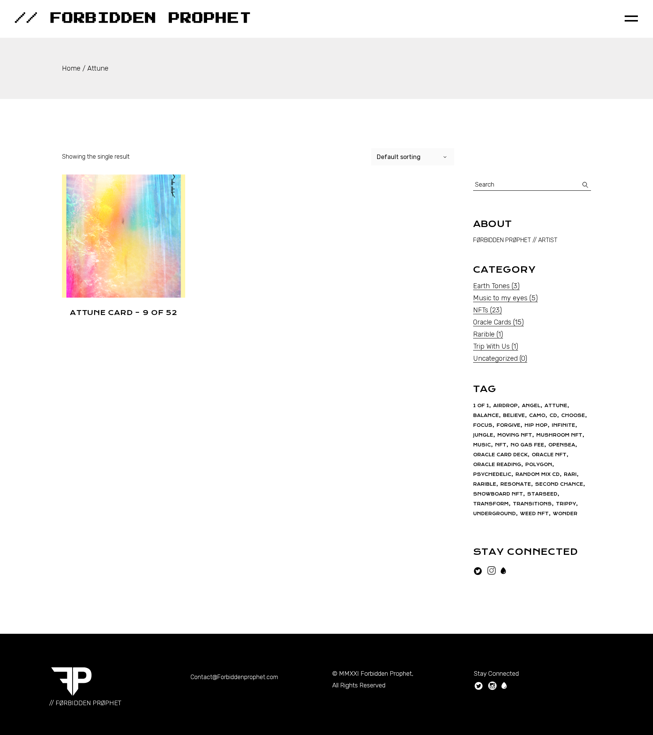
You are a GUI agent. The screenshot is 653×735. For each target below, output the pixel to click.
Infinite (563, 425)
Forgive (508, 425)
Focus (482, 425)
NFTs (480, 310)
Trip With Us (491, 346)
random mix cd (537, 474)
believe (514, 415)
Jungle (483, 435)
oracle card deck (500, 454)
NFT (500, 445)
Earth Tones (491, 286)
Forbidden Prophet (386, 673)
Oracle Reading (497, 464)
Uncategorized (495, 358)
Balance (486, 415)
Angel (531, 405)
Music (482, 445)
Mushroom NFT (559, 435)
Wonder (565, 513)
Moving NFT (514, 435)
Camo (537, 415)
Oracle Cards (492, 322)
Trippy (566, 503)
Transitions (532, 503)
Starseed (542, 494)
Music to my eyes (500, 298)
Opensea (561, 445)
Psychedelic (492, 474)
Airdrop (505, 405)
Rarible (484, 334)
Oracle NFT (549, 454)
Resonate (515, 484)
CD (553, 415)
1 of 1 (481, 405)
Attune (556, 405)
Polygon (538, 464)
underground (494, 513)
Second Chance (559, 484)
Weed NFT (534, 513)
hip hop (536, 425)
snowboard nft (498, 494)
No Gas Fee (527, 445)
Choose (573, 415)
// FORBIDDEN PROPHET (133, 18)
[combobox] (412, 156)
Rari (570, 474)
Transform (491, 503)
